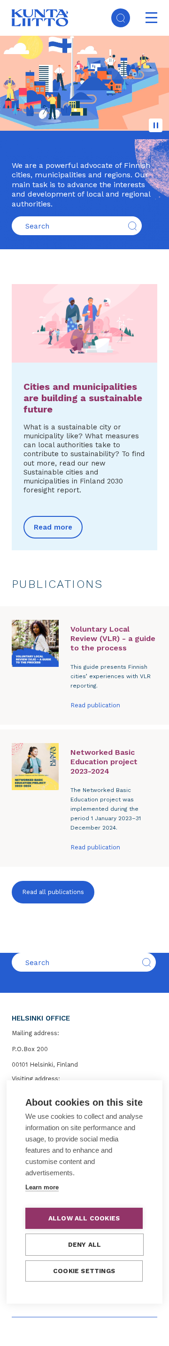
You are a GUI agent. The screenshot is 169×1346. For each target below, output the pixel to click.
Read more (53, 527)
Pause (155, 125)
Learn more (42, 1187)
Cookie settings (84, 1271)
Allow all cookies (84, 1218)
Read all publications (53, 891)
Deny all (84, 1244)
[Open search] (120, 17)
